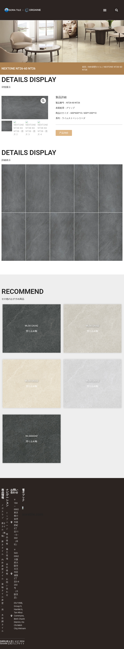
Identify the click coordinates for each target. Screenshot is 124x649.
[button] (104, 10)
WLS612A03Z (92, 325)
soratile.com (32, 514)
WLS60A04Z (31, 436)
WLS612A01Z (92, 381)
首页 (84, 67)
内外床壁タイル (95, 67)
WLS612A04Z (31, 325)
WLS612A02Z (31, 381)
